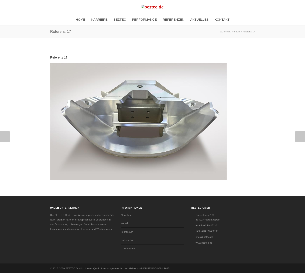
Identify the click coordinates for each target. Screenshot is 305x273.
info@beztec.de (204, 236)
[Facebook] (244, 268)
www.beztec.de (204, 242)
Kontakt (222, 19)
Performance (144, 19)
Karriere (99, 19)
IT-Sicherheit (128, 248)
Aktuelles (199, 19)
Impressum (127, 231)
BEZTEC (119, 19)
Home (80, 19)
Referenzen (173, 19)
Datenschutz (128, 240)
